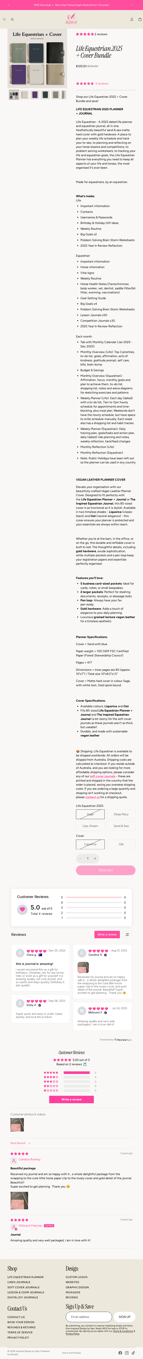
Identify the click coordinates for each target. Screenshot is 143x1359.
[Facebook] (120, 1353)
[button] (85, 34)
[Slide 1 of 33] (13, 94)
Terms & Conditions (123, 1331)
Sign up (124, 1316)
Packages (73, 1292)
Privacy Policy (18, 1337)
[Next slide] (131, 5)
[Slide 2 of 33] (24, 94)
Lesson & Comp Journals (25, 1292)
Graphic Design (77, 1287)
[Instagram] (127, 1353)
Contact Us (16, 1317)
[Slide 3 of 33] (34, 94)
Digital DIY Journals (22, 1297)
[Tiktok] (133, 1353)
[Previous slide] (9, 5)
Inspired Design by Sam (27, 1351)
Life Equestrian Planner (25, 1277)
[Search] (12, 19)
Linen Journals (19, 1282)
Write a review (107, 934)
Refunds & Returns (21, 1327)
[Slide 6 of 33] (66, 94)
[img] (19, 1154)
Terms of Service (20, 1332)
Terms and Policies (71, 1353)
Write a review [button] (71, 1099)
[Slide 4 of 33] (45, 94)
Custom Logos (77, 1277)
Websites (72, 1282)
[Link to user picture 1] (19, 1201)
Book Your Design (20, 1322)
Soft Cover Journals (23, 1287)
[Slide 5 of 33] (55, 94)
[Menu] (4, 19)
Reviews (72, 1297)
